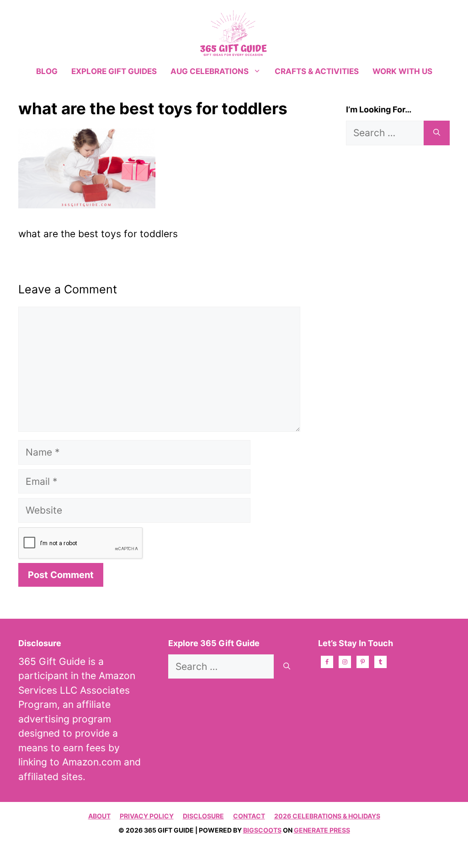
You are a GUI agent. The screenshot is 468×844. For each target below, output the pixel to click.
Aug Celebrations (209, 71)
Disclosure (203, 816)
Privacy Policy (147, 816)
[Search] (437, 133)
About (99, 816)
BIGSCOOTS (262, 830)
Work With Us (402, 71)
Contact (249, 816)
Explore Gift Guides (114, 71)
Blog (47, 71)
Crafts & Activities (317, 71)
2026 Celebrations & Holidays (327, 816)
